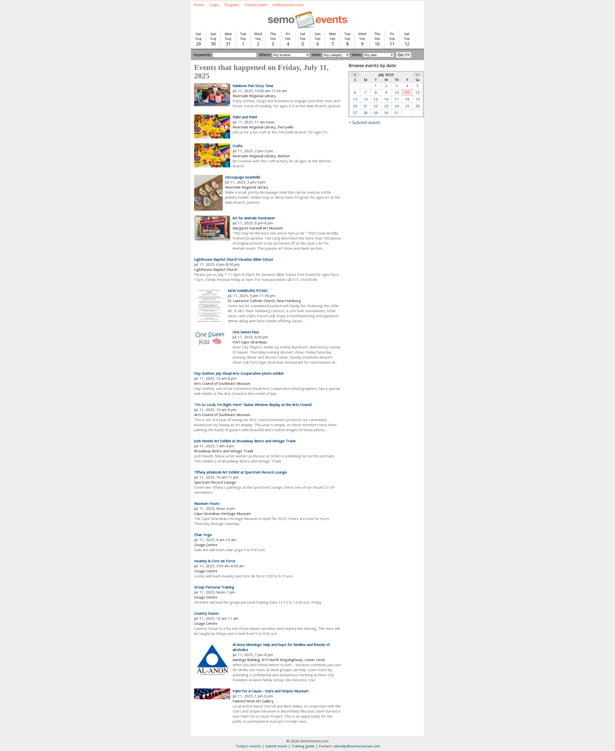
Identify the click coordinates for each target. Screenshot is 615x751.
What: (316, 54)
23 (386, 105)
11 (407, 92)
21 (365, 105)
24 (396, 105)
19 (417, 99)
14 (365, 99)
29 (376, 112)
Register (232, 5)
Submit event (256, 5)
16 (386, 99)
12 (417, 92)
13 (355, 99)
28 (365, 112)
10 (396, 92)
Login (214, 5)
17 (396, 99)
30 (386, 112)
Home (199, 5)
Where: (265, 54)
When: (357, 54)
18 (407, 99)
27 (355, 112)
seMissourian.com (287, 5)
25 (407, 105)
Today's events (248, 746)
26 (417, 105)
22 (376, 105)
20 (355, 105)
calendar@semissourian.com (356, 746)
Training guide (302, 746)
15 (376, 99)
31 (396, 112)
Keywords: (202, 54)
